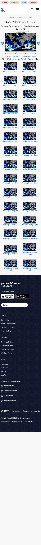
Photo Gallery (6, 331)
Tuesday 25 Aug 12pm (29, 224)
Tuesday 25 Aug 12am (29, 197)
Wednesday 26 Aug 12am (30, 253)
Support (26, 411)
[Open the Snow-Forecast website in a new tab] (5, 2)
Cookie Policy (28, 421)
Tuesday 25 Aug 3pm (10, 238)
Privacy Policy (17, 421)
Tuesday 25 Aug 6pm (29, 238)
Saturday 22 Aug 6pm (29, 71)
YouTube (4, 375)
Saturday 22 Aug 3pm (10, 71)
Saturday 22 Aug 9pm (10, 85)
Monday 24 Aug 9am (10, 169)
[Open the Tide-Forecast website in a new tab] (24, 2)
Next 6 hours (38, 43)
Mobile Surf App (7, 345)
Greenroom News (7, 327)
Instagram (4, 368)
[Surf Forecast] (3, 9)
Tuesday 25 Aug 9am (10, 224)
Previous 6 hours (3, 43)
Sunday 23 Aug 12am (29, 85)
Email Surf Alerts (7, 342)
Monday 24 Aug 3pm (10, 183)
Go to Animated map (29, 56)
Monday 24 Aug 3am (10, 155)
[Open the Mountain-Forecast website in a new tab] (14, 2)
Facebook (4, 364)
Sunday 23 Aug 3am (10, 99)
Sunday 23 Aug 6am (29, 99)
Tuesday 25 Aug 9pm (10, 253)
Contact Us (35, 411)
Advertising (16, 411)
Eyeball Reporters (7, 349)
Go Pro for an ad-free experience (20, 17)
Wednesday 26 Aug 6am (30, 269)
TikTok (3, 371)
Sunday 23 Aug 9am (10, 113)
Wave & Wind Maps (8, 323)
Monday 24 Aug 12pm (30, 169)
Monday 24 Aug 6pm (29, 183)
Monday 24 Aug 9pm (10, 197)
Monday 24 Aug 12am (30, 141)
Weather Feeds (6, 353)
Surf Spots (5, 320)
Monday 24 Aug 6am (29, 155)
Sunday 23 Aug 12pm (29, 113)
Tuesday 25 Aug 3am (10, 211)
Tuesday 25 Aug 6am (29, 211)
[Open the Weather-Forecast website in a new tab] (33, 2)
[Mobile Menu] (38, 9)
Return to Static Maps (12, 56)
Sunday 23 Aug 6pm (29, 127)
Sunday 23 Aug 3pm (10, 127)
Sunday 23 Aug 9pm (10, 141)
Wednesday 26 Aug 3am (11, 269)
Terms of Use (5, 421)
